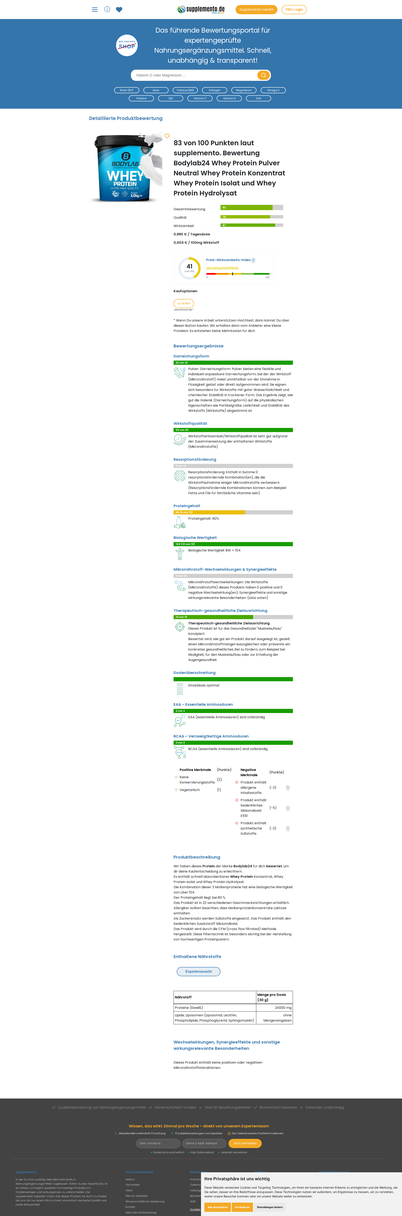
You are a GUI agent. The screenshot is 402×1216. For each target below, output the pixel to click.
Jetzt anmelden (245, 1143)
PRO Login (294, 9)
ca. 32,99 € (183, 303)
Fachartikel (132, 1185)
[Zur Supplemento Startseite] (203, 9)
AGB (192, 1201)
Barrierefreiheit (199, 1196)
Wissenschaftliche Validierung (145, 1201)
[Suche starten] (263, 75)
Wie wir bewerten (137, 1196)
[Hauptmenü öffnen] (94, 9)
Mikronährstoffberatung (141, 1213)
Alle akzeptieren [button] (218, 1207)
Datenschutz (198, 1185)
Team (129, 1190)
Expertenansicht (199, 971)
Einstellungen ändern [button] (270, 1207)
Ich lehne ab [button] (242, 1207)
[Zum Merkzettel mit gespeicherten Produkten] (119, 9)
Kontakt (130, 1207)
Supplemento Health (257, 9)
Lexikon (130, 1179)
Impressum (197, 1179)
